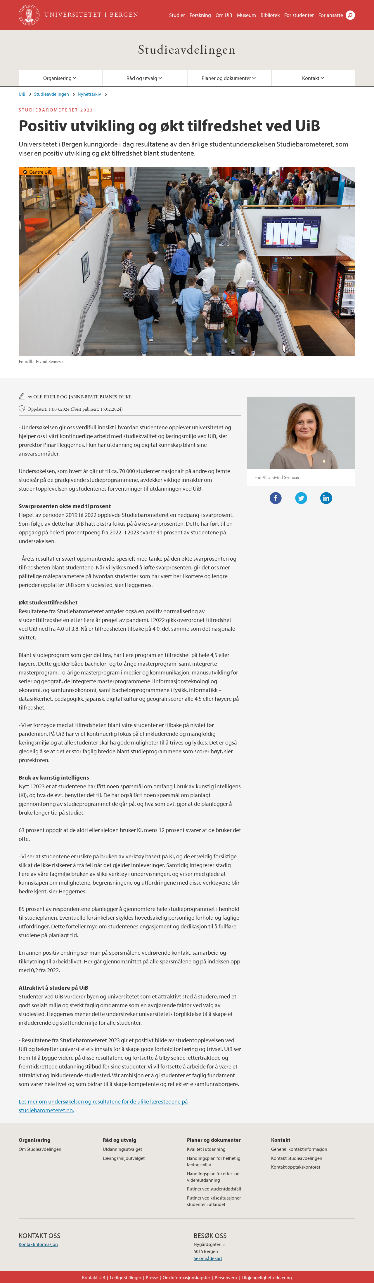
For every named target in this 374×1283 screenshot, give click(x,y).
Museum (246, 15)
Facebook (276, 498)
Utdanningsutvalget (122, 1149)
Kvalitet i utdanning (206, 1149)
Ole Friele (46, 397)
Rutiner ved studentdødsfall (214, 1189)
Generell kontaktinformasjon (299, 1149)
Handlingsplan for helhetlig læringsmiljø (213, 1161)
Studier (177, 15)
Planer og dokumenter (226, 78)
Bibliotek (270, 15)
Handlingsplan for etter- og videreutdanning (213, 1177)
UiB (22, 94)
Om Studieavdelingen (40, 1149)
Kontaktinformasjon (38, 1244)
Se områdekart (208, 1258)
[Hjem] (30, 15)
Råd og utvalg (142, 78)
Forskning (200, 15)
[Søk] (350, 15)
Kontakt (310, 78)
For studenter (299, 15)
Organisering (57, 78)
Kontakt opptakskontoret (295, 1167)
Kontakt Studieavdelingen (296, 1158)
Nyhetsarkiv (89, 94)
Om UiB (224, 15)
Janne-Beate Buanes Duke (100, 397)
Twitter (301, 498)
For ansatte (330, 15)
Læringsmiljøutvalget (124, 1158)
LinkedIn (326, 498)
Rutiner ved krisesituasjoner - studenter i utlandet (215, 1201)
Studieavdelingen (187, 50)
